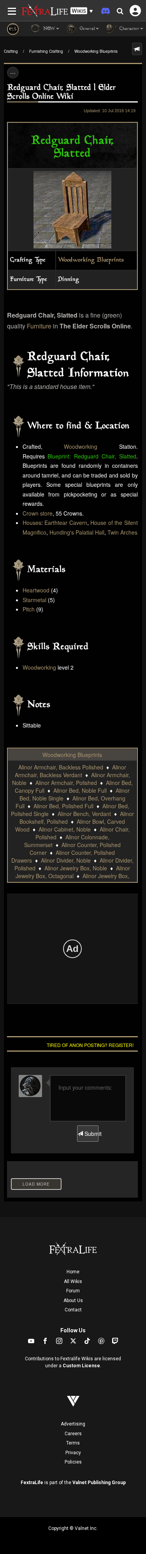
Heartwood (36, 590)
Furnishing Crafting (46, 51)
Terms (73, 1443)
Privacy (73, 1452)
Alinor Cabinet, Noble (65, 829)
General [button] (86, 28)
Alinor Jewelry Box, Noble (75, 868)
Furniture (39, 325)
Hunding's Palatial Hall (76, 532)
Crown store (38, 513)
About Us (73, 1300)
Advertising (73, 1424)
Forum (73, 1291)
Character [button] (128, 28)
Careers (73, 1433)
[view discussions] (137, 49)
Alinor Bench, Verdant (84, 814)
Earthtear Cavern (65, 522)
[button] (82, 11)
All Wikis (73, 1281)
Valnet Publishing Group (99, 1482)
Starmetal (34, 600)
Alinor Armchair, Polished (66, 783)
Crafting (11, 51)
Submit (91, 1133)
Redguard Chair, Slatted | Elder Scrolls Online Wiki (61, 92)
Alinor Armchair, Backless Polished (60, 767)
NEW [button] (48, 28)
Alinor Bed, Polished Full (63, 806)
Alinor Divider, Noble (66, 860)
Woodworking (80, 446)
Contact (73, 1310)
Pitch (29, 609)
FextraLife (32, 1482)
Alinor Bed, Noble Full (80, 790)
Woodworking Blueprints (96, 51)
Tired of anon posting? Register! (90, 1045)
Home (73, 1271)
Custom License (81, 1365)
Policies (73, 1462)
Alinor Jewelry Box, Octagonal (73, 872)
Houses (32, 522)
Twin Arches (122, 532)
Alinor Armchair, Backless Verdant (71, 771)
